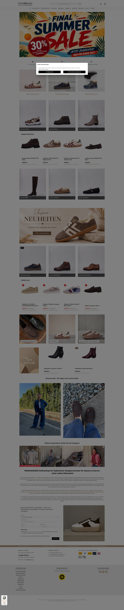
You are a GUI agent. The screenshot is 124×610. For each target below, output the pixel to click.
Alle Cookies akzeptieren (74, 72)
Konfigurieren (49, 72)
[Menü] (6, 596)
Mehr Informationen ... (43, 69)
